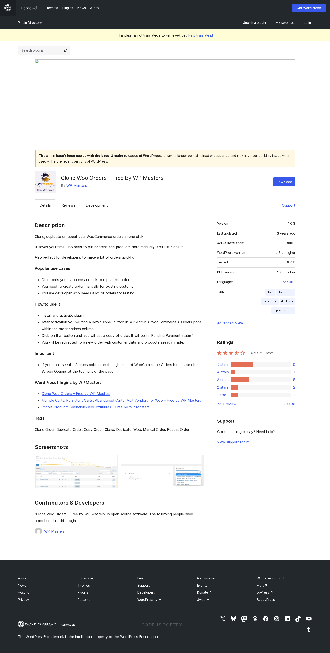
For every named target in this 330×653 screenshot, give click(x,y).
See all (289, 404)
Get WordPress (309, 8)
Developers (146, 592)
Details (45, 205)
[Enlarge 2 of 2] (198, 461)
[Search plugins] (65, 50)
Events (202, 585)
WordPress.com (270, 578)
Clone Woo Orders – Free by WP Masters (76, 393)
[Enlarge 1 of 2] (111, 461)
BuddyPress (268, 599)
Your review (226, 404)
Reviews (68, 205)
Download (284, 182)
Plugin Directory (30, 22)
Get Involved (206, 578)
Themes (84, 585)
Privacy (23, 599)
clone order (285, 292)
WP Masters (76, 185)
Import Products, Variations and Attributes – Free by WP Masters (96, 407)
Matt (262, 585)
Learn (141, 578)
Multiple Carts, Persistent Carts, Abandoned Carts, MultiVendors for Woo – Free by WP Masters (121, 400)
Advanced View (230, 323)
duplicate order (283, 310)
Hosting (23, 592)
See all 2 (289, 282)
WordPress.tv (149, 599)
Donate (204, 592)
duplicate (287, 301)
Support (288, 205)
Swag (203, 599)
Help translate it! (200, 35)
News (22, 585)
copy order (269, 301)
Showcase (85, 578)
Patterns (84, 599)
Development (97, 205)
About (22, 578)
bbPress (265, 592)
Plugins (83, 592)
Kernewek (68, 624)
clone (270, 292)
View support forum (233, 442)
